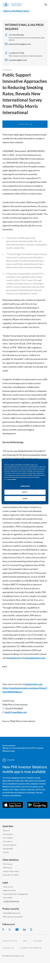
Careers (6, 852)
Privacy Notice (12, 479)
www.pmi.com (13, 658)
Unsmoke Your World (11, 875)
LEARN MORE (25, 486)
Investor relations (10, 845)
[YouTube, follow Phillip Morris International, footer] (17, 929)
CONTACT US (8, 948)
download (23, 124)
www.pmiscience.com (34, 658)
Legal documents (9, 890)
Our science (7, 841)
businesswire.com (33, 684)
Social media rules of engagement (15, 894)
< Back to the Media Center (15, 11)
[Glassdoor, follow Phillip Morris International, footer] (31, 929)
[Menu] (45, 5)
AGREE (25, 498)
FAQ (25, 941)
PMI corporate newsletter (13, 917)
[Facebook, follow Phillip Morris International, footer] (3, 929)
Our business (8, 834)
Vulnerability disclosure (12, 913)
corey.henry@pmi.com (17, 60)
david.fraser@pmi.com (16, 712)
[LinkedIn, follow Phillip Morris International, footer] (24, 929)
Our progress (8, 838)
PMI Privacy (7, 868)
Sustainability (8, 849)
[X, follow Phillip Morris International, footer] (9, 929)
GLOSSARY (37, 941)
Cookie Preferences (11, 901)
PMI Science (7, 864)
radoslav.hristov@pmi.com (19, 44)
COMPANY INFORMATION (31, 948)
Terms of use (8, 887)
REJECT (25, 492)
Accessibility (7, 898)
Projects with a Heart (11, 871)
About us (6, 830)
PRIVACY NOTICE (10, 941)
